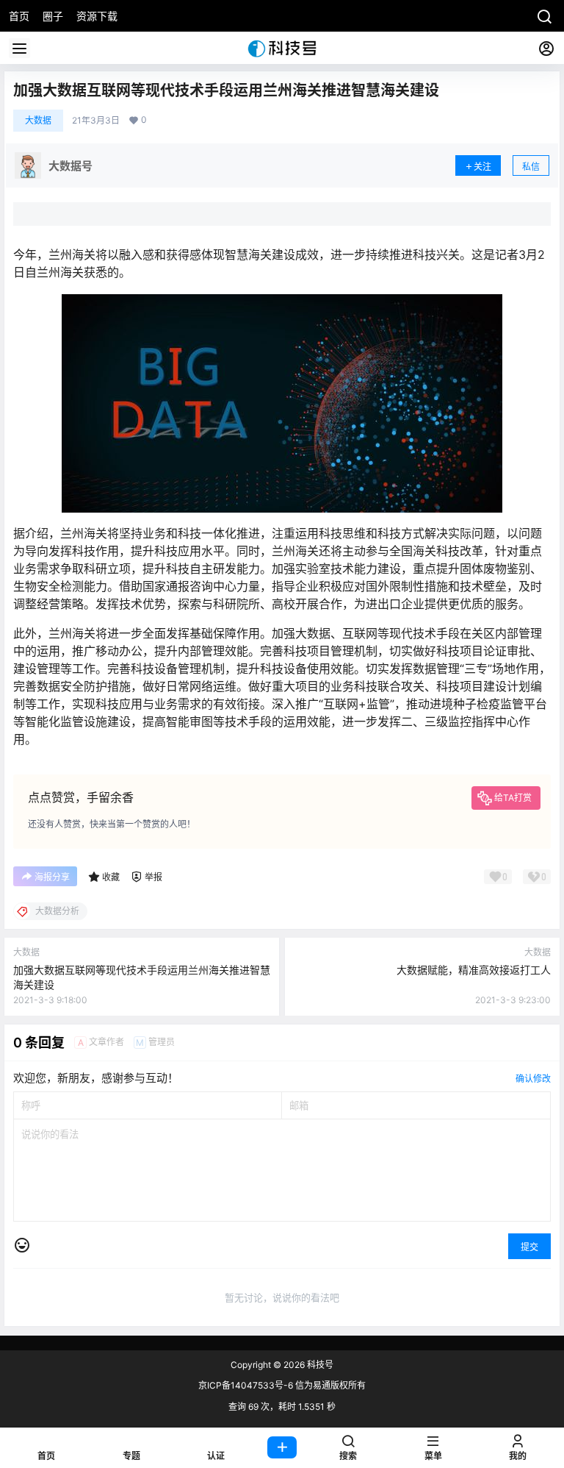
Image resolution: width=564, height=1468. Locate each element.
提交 (529, 1247)
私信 (531, 166)
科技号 (319, 1364)
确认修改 (533, 1078)
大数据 (38, 120)
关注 (482, 166)
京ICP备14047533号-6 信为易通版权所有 (282, 1385)
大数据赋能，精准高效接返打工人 (474, 969)
